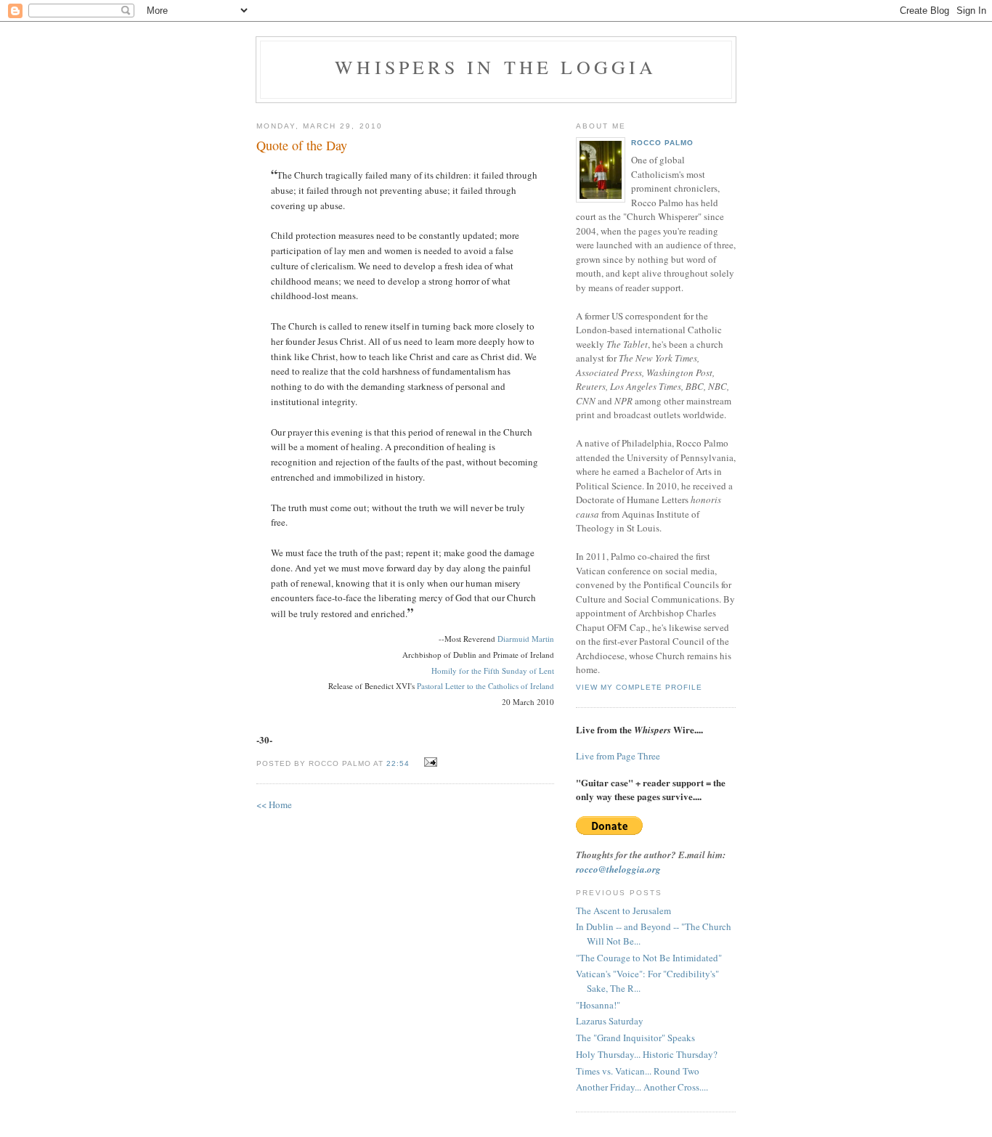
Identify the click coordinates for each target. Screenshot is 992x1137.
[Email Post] (429, 762)
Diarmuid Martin (525, 638)
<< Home (274, 804)
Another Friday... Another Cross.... (642, 1086)
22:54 (398, 763)
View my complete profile (639, 687)
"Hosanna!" (598, 1004)
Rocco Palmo (662, 143)
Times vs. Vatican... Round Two (637, 1070)
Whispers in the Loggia (495, 66)
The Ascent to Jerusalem (623, 910)
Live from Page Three (618, 755)
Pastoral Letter (441, 685)
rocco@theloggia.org (618, 869)
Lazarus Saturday (609, 1020)
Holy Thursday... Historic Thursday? (646, 1054)
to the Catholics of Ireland (509, 685)
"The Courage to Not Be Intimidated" (649, 957)
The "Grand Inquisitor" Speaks (635, 1037)
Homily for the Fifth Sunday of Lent (492, 670)
